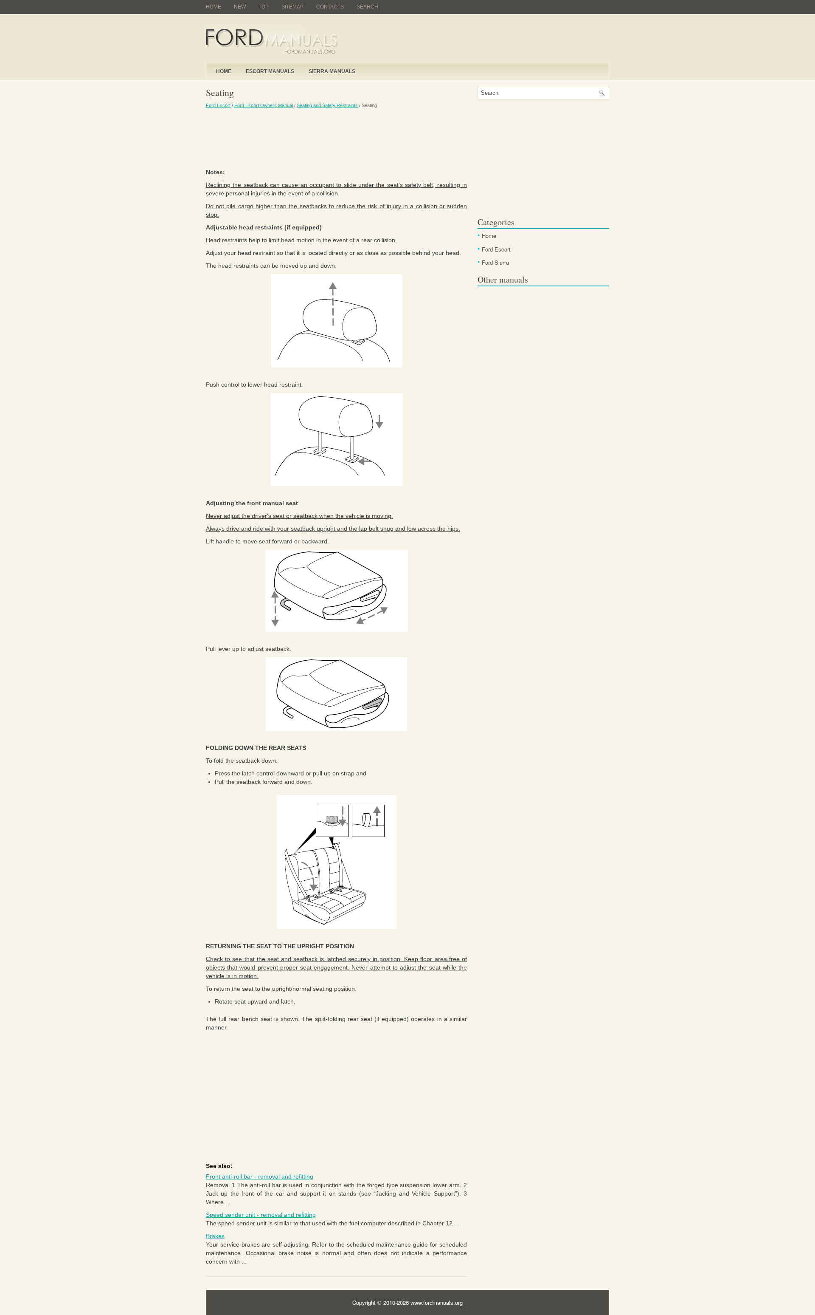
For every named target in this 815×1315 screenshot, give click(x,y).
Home (213, 7)
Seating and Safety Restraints (327, 105)
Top (264, 7)
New (240, 7)
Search (367, 7)
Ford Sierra (495, 262)
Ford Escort (218, 105)
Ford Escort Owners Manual (263, 105)
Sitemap (292, 7)
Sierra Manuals (332, 71)
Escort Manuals (270, 71)
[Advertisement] (336, 138)
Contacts (330, 7)
